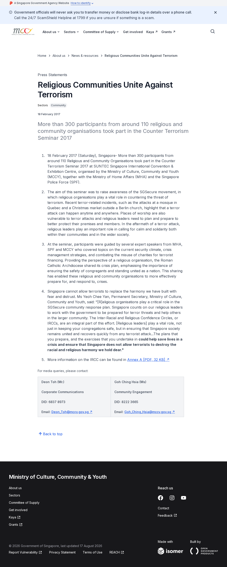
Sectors (14, 495)
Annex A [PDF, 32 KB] (146, 359)
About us (59, 55)
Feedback (165, 515)
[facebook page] (160, 497)
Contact (163, 508)
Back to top (53, 434)
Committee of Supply (24, 502)
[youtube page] (183, 497)
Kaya (150, 32)
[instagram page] (172, 497)
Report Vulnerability (23, 552)
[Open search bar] (212, 31)
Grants (166, 32)
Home (42, 55)
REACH (115, 552)
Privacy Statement (62, 552)
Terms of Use (92, 552)
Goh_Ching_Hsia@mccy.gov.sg (147, 412)
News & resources (85, 55)
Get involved (133, 32)
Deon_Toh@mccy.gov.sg (70, 412)
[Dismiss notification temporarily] (215, 12)
